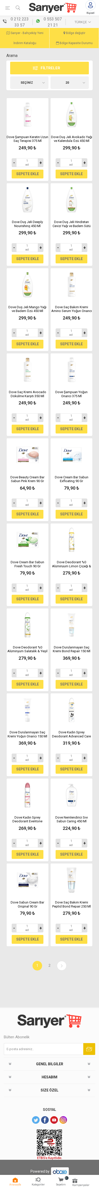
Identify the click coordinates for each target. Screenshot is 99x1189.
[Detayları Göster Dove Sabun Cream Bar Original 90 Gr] (27, 880)
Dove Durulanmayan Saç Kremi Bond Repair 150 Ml (71, 649)
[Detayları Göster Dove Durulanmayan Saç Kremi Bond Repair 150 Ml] (71, 625)
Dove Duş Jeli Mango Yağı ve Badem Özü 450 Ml (27, 309)
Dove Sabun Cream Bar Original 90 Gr (27, 904)
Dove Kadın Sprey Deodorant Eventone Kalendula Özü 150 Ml (27, 821)
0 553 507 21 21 (53, 22)
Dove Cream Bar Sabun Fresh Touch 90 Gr (27, 564)
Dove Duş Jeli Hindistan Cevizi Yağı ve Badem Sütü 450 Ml (72, 226)
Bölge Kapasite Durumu (76, 43)
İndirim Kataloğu (24, 43)
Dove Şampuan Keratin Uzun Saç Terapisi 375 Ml (27, 139)
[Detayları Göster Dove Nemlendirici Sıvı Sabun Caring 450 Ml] (71, 795)
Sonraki (62, 966)
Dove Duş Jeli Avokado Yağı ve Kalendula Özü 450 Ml (71, 139)
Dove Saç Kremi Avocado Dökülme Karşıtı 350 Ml (27, 394)
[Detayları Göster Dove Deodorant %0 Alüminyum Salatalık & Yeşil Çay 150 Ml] (27, 625)
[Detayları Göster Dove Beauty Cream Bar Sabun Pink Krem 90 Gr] (27, 455)
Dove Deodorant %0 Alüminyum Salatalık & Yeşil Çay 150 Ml (27, 651)
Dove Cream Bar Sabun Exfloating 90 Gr (71, 479)
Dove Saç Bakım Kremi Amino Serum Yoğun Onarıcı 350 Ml (71, 311)
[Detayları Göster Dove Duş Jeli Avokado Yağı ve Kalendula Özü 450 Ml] (71, 114)
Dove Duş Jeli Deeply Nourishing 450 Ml (27, 224)
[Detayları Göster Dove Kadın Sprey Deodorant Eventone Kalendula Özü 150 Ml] (27, 795)
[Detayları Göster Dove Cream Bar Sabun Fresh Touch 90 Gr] (27, 540)
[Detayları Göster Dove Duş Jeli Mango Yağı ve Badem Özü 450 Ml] (27, 284)
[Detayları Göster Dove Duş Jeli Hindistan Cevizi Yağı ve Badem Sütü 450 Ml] (71, 199)
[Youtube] (54, 1120)
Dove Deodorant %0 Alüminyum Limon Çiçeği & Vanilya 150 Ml (71, 566)
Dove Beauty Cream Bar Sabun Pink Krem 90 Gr (27, 479)
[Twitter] (36, 1120)
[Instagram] (63, 1120)
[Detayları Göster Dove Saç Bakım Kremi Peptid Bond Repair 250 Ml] (71, 880)
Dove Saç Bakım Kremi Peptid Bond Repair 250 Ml (71, 904)
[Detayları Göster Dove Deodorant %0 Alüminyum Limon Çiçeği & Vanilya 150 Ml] (71, 540)
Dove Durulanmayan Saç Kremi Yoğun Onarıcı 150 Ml (27, 734)
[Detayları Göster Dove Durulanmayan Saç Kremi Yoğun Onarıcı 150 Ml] (27, 710)
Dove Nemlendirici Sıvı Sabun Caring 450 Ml (71, 819)
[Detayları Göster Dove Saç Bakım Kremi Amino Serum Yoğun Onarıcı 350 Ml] (71, 284)
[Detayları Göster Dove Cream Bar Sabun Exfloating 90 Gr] (71, 455)
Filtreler (50, 68)
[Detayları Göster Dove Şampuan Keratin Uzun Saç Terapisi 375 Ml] (27, 114)
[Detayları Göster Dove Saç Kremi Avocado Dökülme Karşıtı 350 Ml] (27, 370)
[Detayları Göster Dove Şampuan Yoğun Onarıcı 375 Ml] (71, 370)
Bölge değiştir (75, 33)
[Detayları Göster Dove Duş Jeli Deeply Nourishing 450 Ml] (27, 199)
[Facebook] (45, 1120)
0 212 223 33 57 (20, 22)
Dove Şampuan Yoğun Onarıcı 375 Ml (71, 394)
